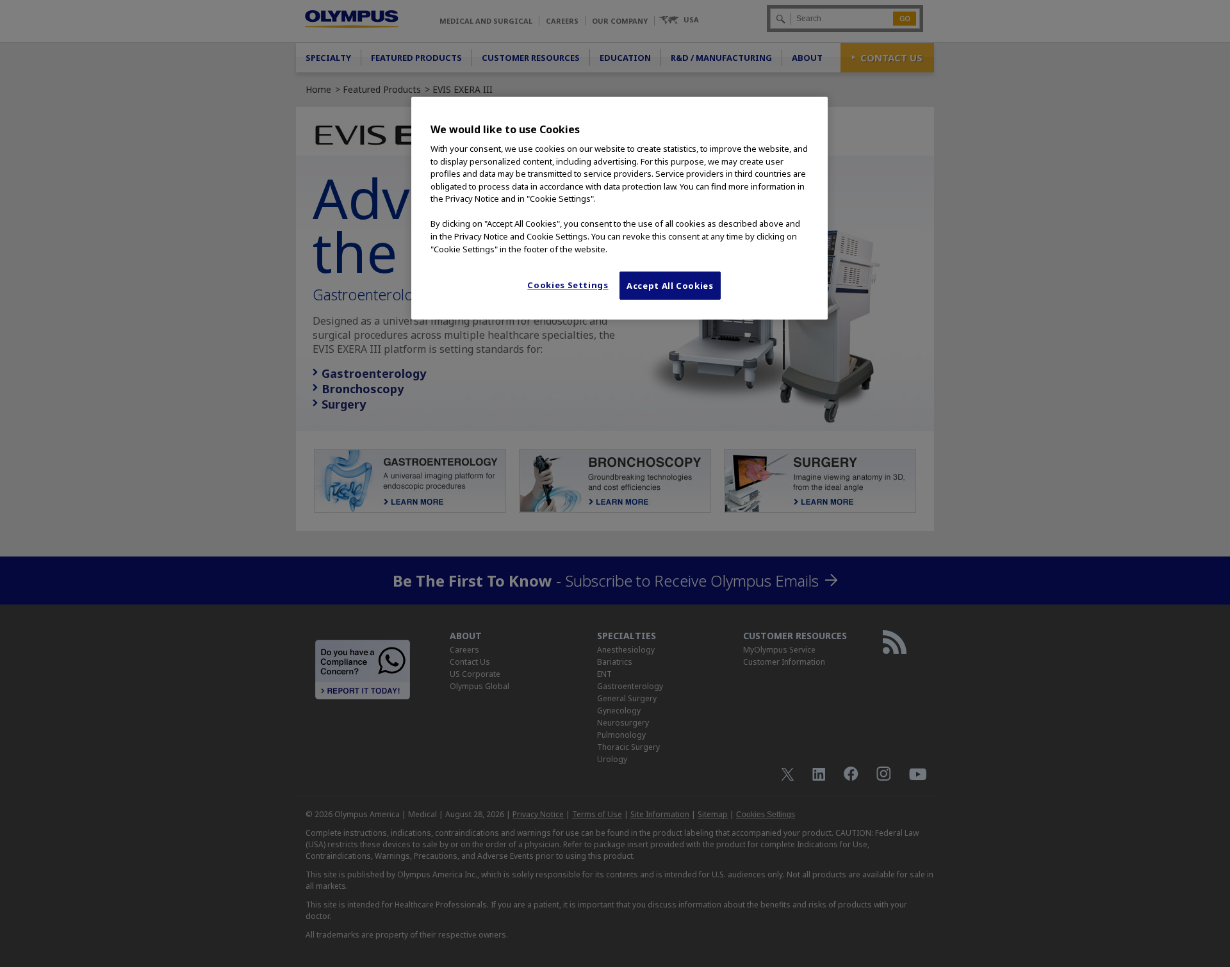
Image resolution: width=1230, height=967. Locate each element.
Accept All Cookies (670, 285)
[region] (619, 208)
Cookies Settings (567, 285)
